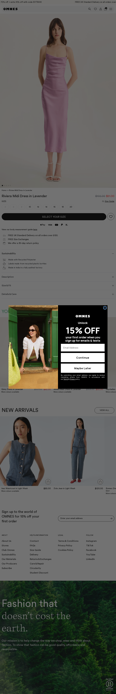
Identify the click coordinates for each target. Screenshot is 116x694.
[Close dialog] (105, 307)
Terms (66, 379)
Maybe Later (82, 368)
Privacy (72, 379)
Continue (82, 357)
